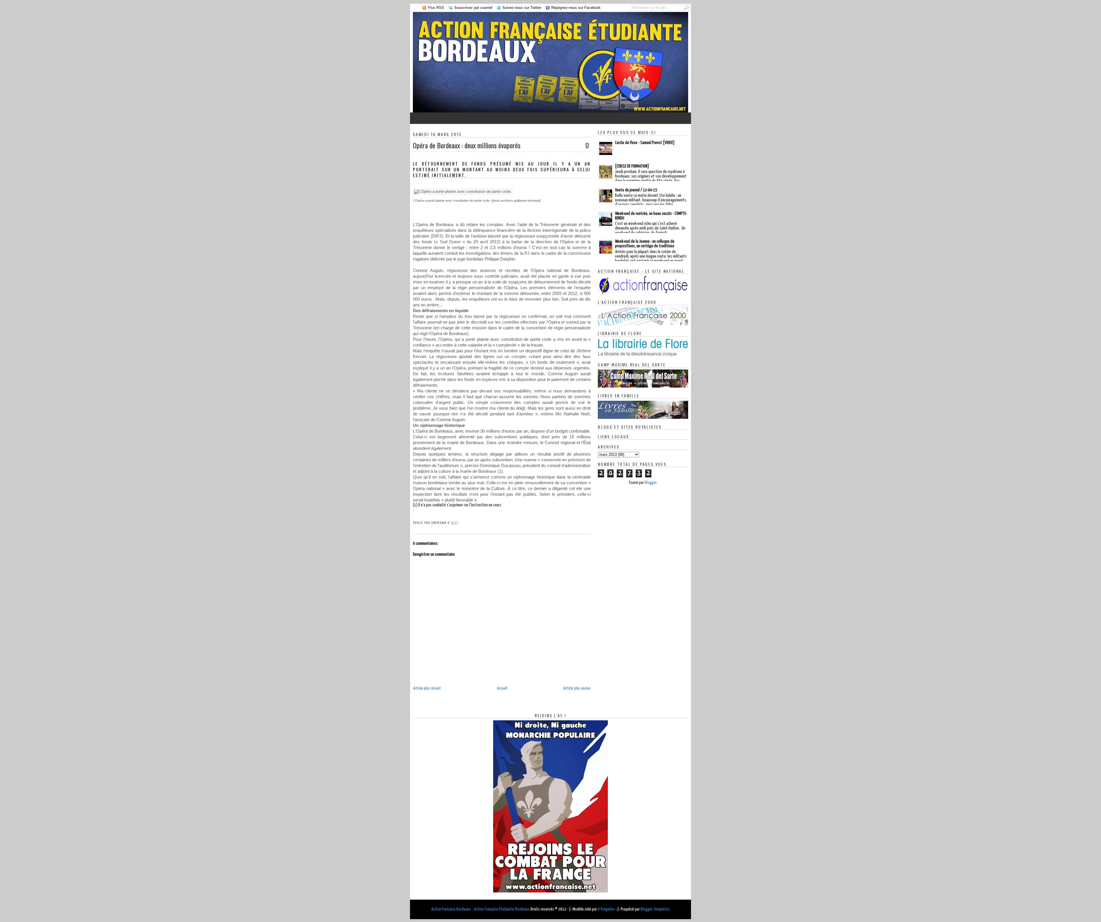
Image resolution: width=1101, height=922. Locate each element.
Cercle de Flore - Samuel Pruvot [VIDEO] (645, 143)
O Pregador (606, 909)
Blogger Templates (655, 909)
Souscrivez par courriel (473, 7)
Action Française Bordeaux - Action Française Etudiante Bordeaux (480, 909)
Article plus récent (427, 688)
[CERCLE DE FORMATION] (632, 166)
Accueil (502, 688)
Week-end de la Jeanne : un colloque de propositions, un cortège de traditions (644, 243)
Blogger (650, 483)
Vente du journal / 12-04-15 (636, 190)
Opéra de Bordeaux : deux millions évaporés (466, 145)
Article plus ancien (577, 688)
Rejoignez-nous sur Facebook (576, 7)
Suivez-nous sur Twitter (521, 7)
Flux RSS (436, 7)
